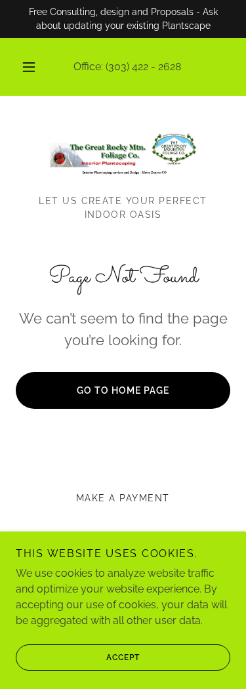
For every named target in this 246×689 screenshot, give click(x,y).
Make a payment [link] (123, 498)
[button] (29, 67)
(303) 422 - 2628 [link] (143, 66)
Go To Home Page (123, 390)
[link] (123, 153)
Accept (123, 657)
